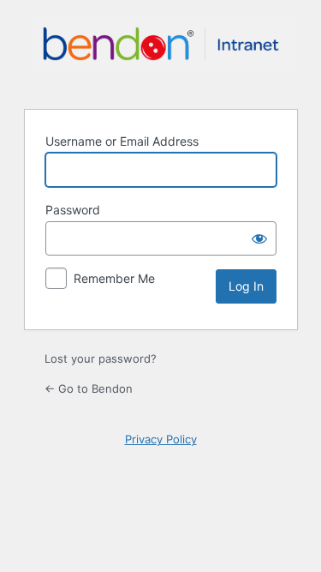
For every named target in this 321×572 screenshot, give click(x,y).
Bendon (161, 52)
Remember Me (114, 278)
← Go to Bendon (89, 388)
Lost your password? (101, 358)
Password (72, 209)
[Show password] (259, 238)
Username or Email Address (122, 141)
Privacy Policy (161, 439)
